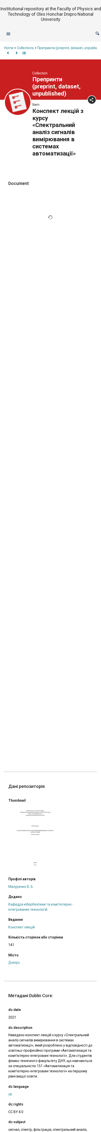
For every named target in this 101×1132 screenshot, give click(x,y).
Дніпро (14, 962)
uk (10, 1094)
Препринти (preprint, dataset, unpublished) (56, 86)
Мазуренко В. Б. (21, 887)
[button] (97, 33)
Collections (25, 48)
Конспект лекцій (21, 927)
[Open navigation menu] (8, 33)
